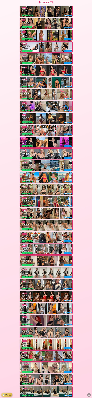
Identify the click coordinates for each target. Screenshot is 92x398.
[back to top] (89, 395)
